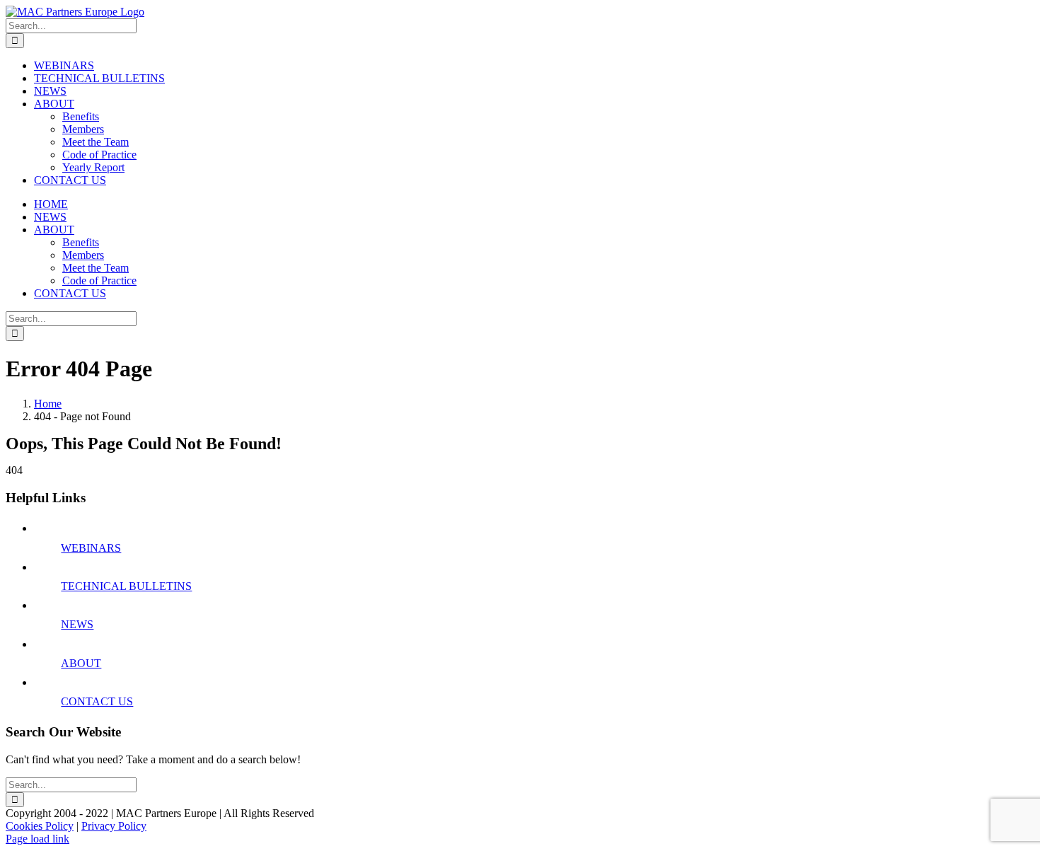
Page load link (37, 839)
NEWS (77, 624)
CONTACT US (97, 701)
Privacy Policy (113, 826)
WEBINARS (91, 548)
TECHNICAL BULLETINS (126, 586)
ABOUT (81, 663)
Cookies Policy (40, 826)
